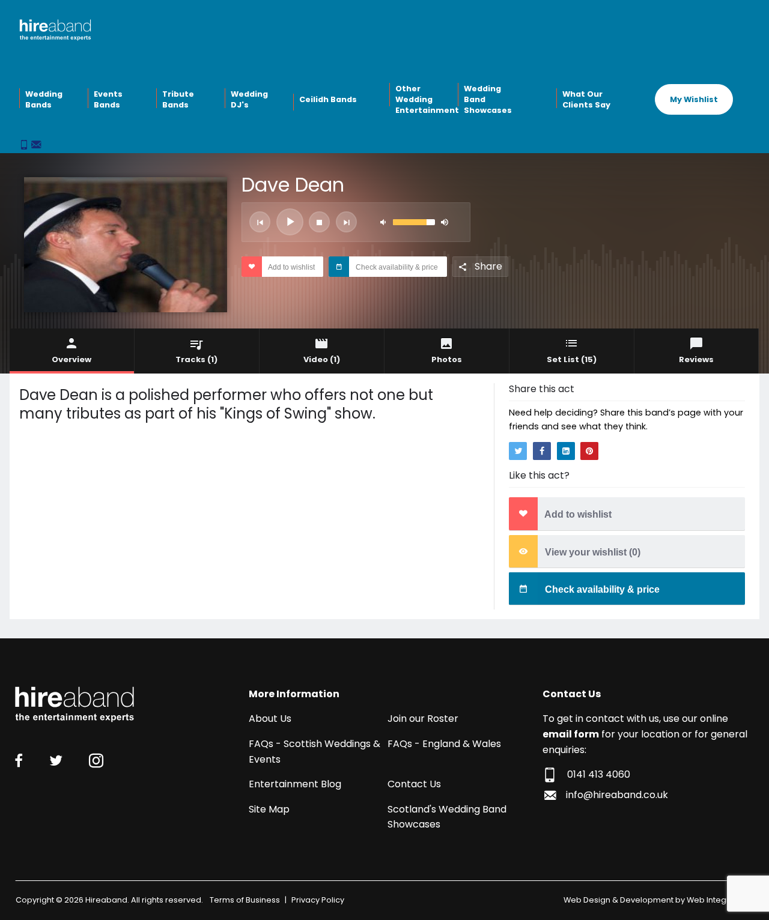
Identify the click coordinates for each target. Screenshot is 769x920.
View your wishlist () (591, 552)
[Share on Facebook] (542, 451)
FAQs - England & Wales (444, 744)
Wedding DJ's (249, 99)
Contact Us (414, 784)
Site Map (269, 809)
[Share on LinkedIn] (566, 451)
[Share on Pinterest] (589, 451)
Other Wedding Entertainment (425, 99)
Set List (572, 359)
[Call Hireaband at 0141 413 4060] (25, 146)
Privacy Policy (317, 900)
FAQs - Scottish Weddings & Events (314, 751)
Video (321, 359)
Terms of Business (245, 900)
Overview (71, 359)
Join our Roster (423, 718)
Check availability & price (396, 267)
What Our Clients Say (586, 99)
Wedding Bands (43, 99)
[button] (259, 221)
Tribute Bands (178, 99)
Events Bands (108, 99)
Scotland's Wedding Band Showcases (447, 817)
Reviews (696, 359)
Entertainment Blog (295, 784)
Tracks (196, 359)
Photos (446, 359)
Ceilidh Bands (328, 99)
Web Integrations (720, 900)
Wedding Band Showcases (488, 99)
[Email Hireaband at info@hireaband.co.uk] (36, 146)
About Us (270, 718)
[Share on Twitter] (518, 451)
